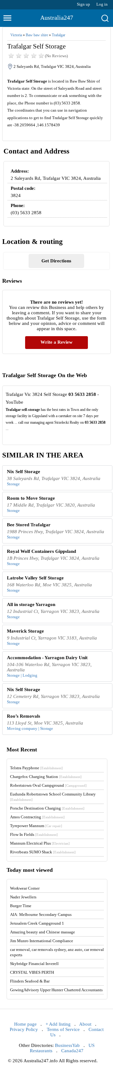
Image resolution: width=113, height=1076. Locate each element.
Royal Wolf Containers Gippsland (41, 551)
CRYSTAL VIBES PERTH (32, 972)
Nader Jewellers (23, 897)
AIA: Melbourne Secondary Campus (41, 914)
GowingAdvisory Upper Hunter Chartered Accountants (56, 990)
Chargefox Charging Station (46, 776)
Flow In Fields (34, 834)
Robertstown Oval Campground (48, 785)
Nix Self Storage (23, 471)
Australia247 (56, 17)
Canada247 (72, 1050)
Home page (25, 1024)
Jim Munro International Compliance (41, 940)
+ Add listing (58, 1024)
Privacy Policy (24, 1029)
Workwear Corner (25, 888)
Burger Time (20, 905)
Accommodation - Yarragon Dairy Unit (47, 657)
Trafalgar (58, 35)
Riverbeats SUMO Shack (43, 852)
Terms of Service (63, 1029)
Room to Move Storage (31, 498)
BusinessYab (67, 1045)
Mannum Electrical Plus (40, 843)
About (85, 1024)
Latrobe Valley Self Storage (35, 577)
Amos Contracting (37, 817)
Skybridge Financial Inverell (34, 963)
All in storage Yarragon (31, 604)
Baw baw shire (37, 35)
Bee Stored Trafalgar (29, 524)
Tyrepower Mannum (36, 825)
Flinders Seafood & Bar (30, 981)
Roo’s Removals (23, 716)
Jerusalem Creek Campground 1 (37, 923)
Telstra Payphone (36, 767)
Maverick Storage (25, 631)
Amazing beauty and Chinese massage (42, 932)
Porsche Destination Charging (47, 808)
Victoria (16, 35)
